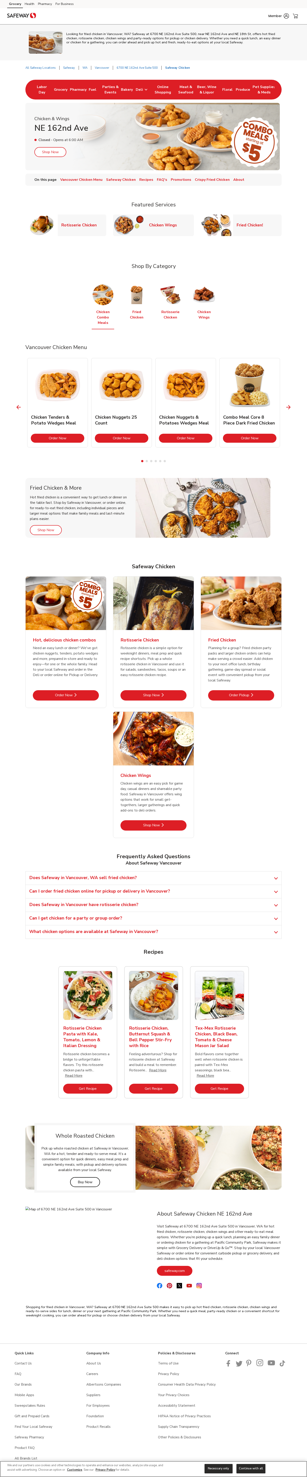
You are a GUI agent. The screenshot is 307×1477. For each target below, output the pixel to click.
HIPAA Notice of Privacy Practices (184, 1416)
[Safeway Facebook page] (229, 1365)
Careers (92, 1374)
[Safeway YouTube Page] (271, 1365)
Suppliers (93, 1395)
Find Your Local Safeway (33, 1426)
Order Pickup (251, 695)
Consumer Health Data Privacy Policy (187, 1384)
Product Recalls (98, 1426)
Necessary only (218, 1468)
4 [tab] (156, 461)
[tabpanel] (57, 402)
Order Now (66, 438)
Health (29, 4)
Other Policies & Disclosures (179, 1437)
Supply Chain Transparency (178, 1426)
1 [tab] (142, 461)
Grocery (15, 4)
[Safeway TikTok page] (282, 1365)
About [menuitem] (238, 179)
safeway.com (178, 1270)
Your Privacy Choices (173, 1395)
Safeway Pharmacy (29, 1437)
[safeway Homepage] (21, 16)
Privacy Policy (168, 1374)
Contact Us (23, 1363)
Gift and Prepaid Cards (32, 1416)
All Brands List (26, 1458)
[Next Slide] (288, 407)
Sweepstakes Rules (30, 1405)
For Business (65, 4)
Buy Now (89, 1182)
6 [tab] (165, 461)
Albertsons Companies (103, 1384)
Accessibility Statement (176, 1405)
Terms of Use (168, 1363)
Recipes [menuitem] (146, 179)
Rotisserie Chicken (80, 225)
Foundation (95, 1416)
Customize (74, 1470)
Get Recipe (95, 1088)
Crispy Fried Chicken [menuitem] (212, 179)
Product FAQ (25, 1448)
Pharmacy (45, 4)
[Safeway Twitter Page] (239, 1365)
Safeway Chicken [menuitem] (121, 179)
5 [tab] (160, 461)
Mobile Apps (24, 1395)
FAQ (18, 1374)
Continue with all (251, 1468)
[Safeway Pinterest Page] (249, 1365)
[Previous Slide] (19, 407)
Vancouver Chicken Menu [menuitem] (81, 179)
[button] (279, 16)
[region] (153, 1469)
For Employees (98, 1405)
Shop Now (50, 152)
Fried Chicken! (252, 225)
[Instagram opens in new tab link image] (260, 1365)
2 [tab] (147, 461)
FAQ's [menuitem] (162, 179)
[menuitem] (42, 89)
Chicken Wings (164, 225)
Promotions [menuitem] (181, 179)
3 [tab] (151, 461)
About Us (93, 1363)
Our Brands (23, 1384)
